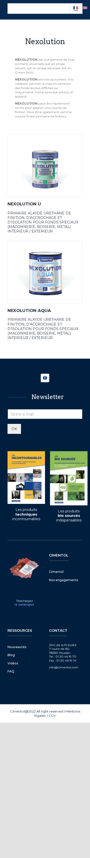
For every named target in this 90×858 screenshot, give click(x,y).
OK (14, 429)
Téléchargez (24, 601)
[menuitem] (85, 8)
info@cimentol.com (63, 667)
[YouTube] (45, 378)
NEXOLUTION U (24, 203)
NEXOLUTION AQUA (29, 310)
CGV (52, 716)
